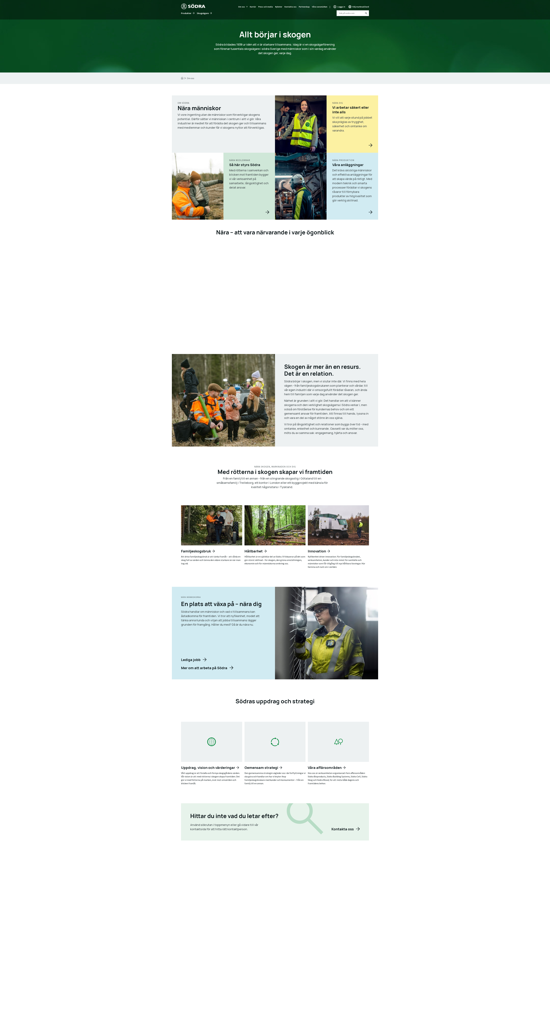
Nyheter (278, 6)
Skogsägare (203, 13)
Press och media (265, 6)
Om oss (241, 6)
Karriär (253, 6)
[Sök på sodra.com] (366, 13)
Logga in (341, 6)
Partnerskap (304, 6)
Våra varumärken (319, 6)
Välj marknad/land (360, 6)
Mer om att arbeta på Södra (204, 667)
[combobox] (353, 13)
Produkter (186, 13)
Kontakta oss (290, 6)
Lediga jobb (191, 659)
